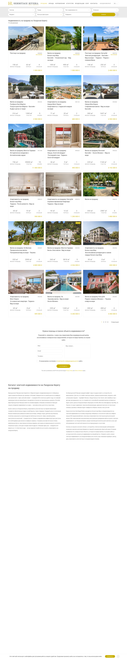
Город (39, 10)
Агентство (70, 3)
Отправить (63, 366)
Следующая (115, 322)
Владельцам (79, 3)
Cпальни (96, 10)
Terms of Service (79, 370)
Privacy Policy (69, 370)
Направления (60, 3)
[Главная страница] (23, 3)
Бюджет (12, 14)
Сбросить (117, 14)
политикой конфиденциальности (67, 361)
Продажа (44, 3)
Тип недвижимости (71, 10)
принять (110, 656)
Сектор (12, 10)
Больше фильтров (42, 14)
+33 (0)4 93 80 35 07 (105, 3)
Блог (87, 3)
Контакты (93, 3)
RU (115, 3)
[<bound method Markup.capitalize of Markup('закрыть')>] (118, 656)
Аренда (51, 3)
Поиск (103, 14)
